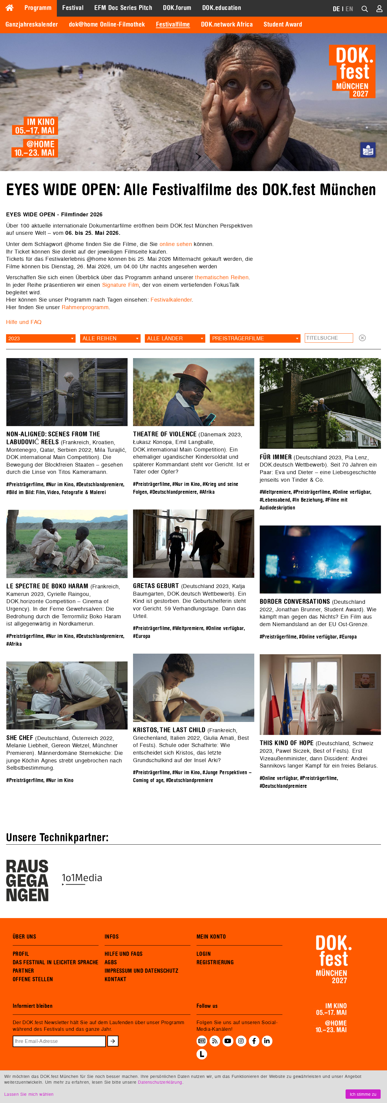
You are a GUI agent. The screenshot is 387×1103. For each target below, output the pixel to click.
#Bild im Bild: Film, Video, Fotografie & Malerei (56, 492)
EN (349, 9)
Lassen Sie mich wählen (29, 1094)
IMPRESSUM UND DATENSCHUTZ (142, 971)
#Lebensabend (275, 500)
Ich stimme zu (363, 1094)
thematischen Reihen (222, 277)
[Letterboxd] (202, 1058)
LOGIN (204, 954)
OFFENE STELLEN (33, 979)
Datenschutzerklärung (160, 1082)
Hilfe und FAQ (23, 322)
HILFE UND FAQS (123, 954)
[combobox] (41, 338)
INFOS (112, 937)
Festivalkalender (171, 299)
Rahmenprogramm (85, 307)
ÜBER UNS (24, 937)
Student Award (283, 24)
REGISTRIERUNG (215, 962)
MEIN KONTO (211, 937)
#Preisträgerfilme (24, 484)
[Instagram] (241, 1041)
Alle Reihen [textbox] (100, 338)
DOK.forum (177, 7)
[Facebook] (254, 1041)
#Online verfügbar (351, 492)
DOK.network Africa (227, 24)
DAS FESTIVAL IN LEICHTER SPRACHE (55, 962)
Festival (72, 7)
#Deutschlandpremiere (99, 484)
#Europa (142, 636)
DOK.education (221, 7)
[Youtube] (227, 1041)
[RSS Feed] (215, 1041)
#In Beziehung (307, 500)
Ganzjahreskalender (31, 24)
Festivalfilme (173, 24)
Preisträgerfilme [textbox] (238, 338)
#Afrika (207, 492)
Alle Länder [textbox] (165, 338)
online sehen (176, 244)
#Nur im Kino (59, 484)
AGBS (111, 962)
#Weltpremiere (275, 492)
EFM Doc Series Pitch (123, 7)
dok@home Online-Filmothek (107, 24)
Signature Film (120, 285)
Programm (37, 7)
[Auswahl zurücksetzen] (362, 338)
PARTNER (23, 971)
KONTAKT (116, 979)
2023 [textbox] (14, 338)
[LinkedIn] (267, 1041)
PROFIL (21, 954)
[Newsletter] (201, 1041)
